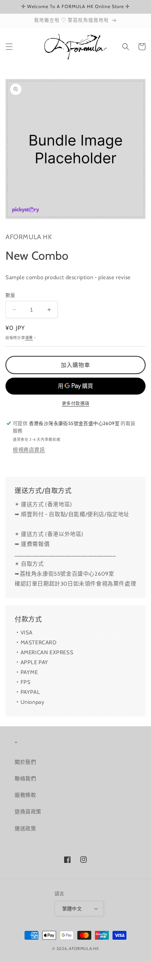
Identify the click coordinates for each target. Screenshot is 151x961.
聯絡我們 (25, 778)
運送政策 (25, 828)
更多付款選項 (75, 403)
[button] (9, 47)
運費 (29, 337)
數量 (10, 295)
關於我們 (25, 762)
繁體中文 (72, 908)
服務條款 (25, 795)
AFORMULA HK (84, 948)
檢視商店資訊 (29, 449)
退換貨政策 (28, 811)
